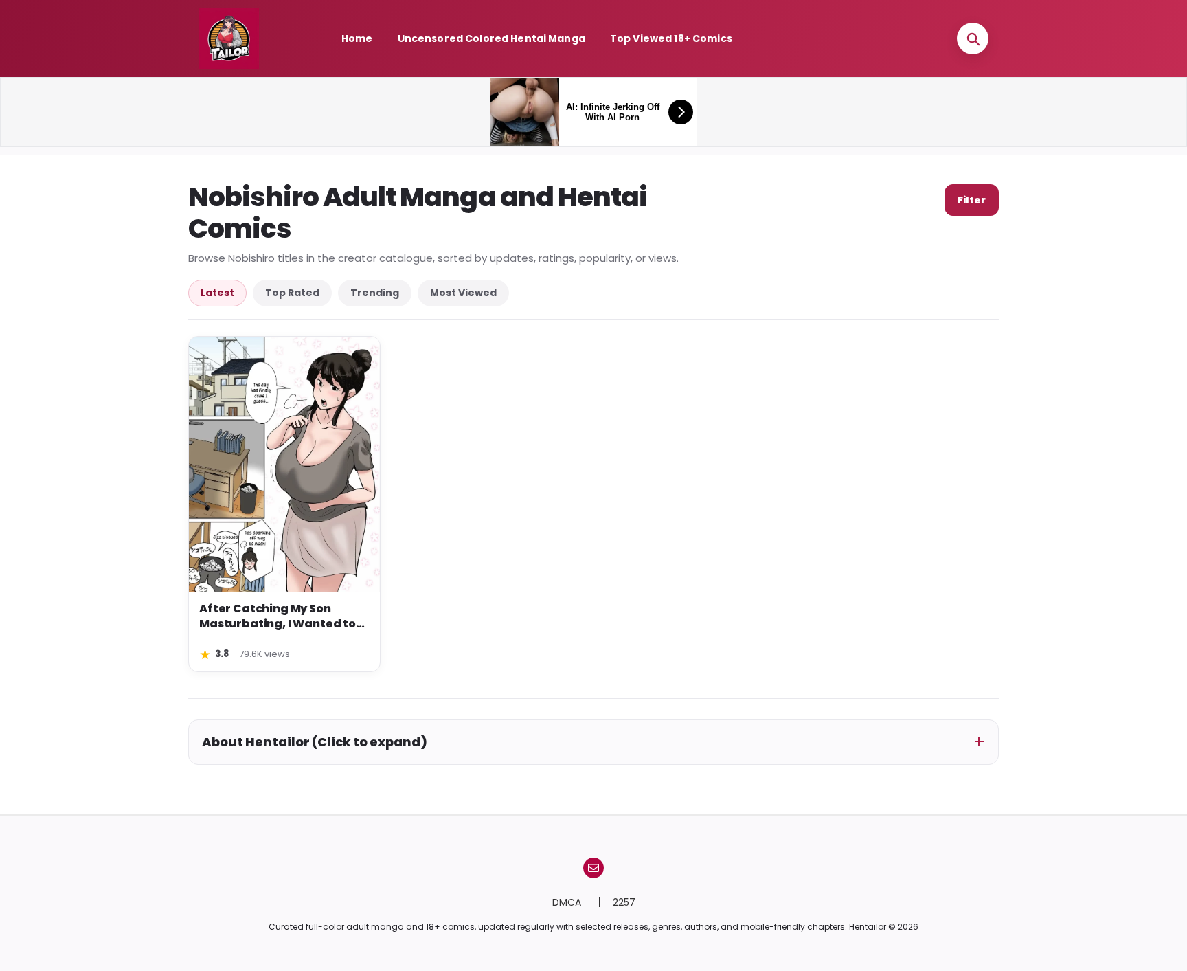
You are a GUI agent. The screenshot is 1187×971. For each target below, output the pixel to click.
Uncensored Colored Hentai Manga (491, 38)
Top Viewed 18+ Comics (671, 38)
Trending (374, 293)
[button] (972, 38)
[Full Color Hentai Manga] (243, 38)
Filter (972, 200)
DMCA (568, 902)
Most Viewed (463, 293)
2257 (624, 902)
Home (357, 38)
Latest (217, 293)
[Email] (593, 868)
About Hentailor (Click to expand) (314, 741)
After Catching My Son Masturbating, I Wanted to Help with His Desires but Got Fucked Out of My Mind (282, 616)
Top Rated (292, 293)
